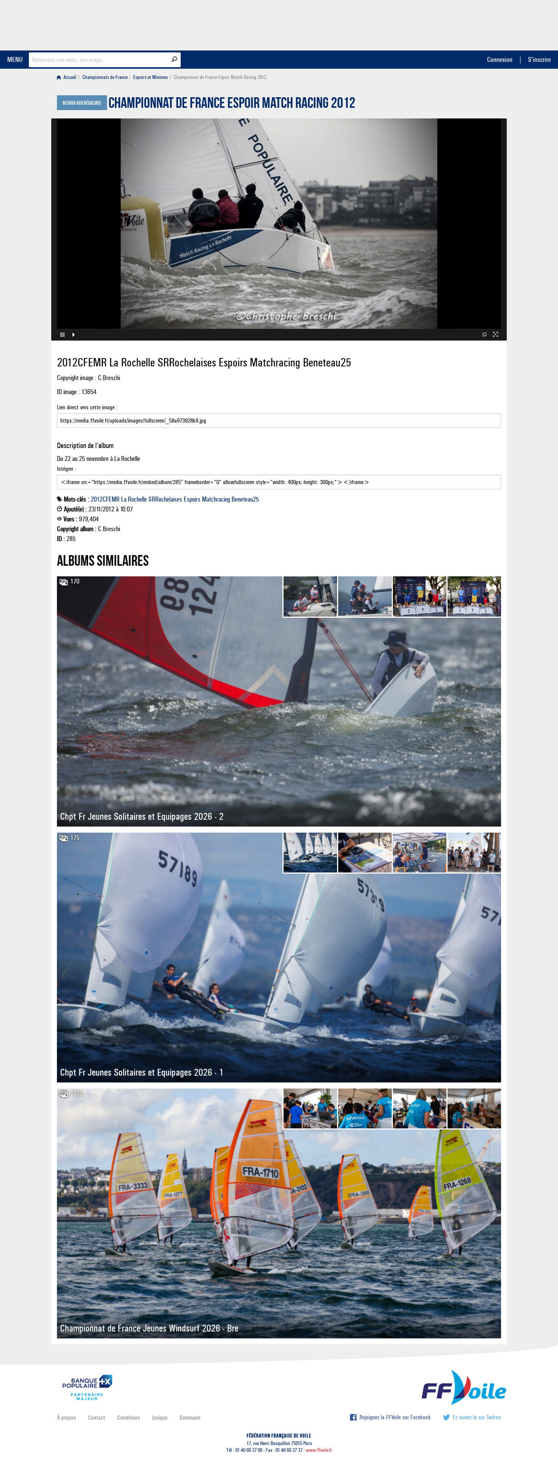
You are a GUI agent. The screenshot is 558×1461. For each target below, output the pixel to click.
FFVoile (453, 24)
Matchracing (216, 499)
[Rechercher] (174, 59)
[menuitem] (68, 77)
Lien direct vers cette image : (87, 407)
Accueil (69, 77)
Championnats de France (105, 77)
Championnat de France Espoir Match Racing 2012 (232, 104)
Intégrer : (66, 468)
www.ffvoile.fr (319, 1450)
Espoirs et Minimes (150, 77)
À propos (66, 1417)
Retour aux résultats (82, 103)
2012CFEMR (105, 499)
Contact (96, 1417)
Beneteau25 (245, 499)
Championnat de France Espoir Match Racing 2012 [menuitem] (220, 77)
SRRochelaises (165, 499)
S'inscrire (539, 59)
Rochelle (137, 499)
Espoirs (192, 499)
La (123, 499)
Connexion (499, 59)
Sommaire (190, 1417)
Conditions (128, 1417)
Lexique (159, 1417)
